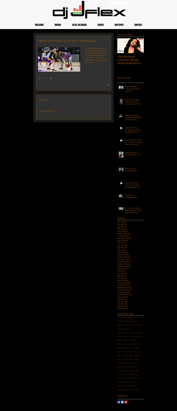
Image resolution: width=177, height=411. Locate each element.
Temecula (121, 329)
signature (134, 374)
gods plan (128, 348)
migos (136, 359)
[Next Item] (140, 46)
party (128, 367)
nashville (131, 363)
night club (121, 367)
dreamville (133, 340)
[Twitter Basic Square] (122, 402)
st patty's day (122, 378)
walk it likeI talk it (123, 389)
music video (121, 363)
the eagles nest (134, 378)
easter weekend (134, 344)
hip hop (136, 348)
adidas (128, 329)
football (120, 348)
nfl (137, 363)
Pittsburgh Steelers (124, 325)
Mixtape (120, 321)
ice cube (127, 351)
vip (136, 382)
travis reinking (122, 382)
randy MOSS (122, 370)
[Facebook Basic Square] (118, 402)
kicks (119, 355)
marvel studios (134, 355)
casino (119, 336)
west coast (135, 389)
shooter (126, 374)
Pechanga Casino (131, 321)
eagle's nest (121, 344)
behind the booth (123, 333)
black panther (137, 333)
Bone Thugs (122, 317)
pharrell (134, 367)
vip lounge (121, 386)
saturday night (133, 370)
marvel (125, 355)
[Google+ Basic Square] (126, 402)
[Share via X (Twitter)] (45, 78)
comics (126, 336)
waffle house (131, 386)
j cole (134, 351)
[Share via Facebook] (39, 78)
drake (125, 340)
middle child (127, 359)
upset (131, 382)
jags (138, 351)
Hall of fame (132, 317)
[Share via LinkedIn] (51, 78)
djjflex (119, 340)
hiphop (119, 351)
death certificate (136, 336)
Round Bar (137, 325)
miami (119, 359)
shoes (119, 374)
